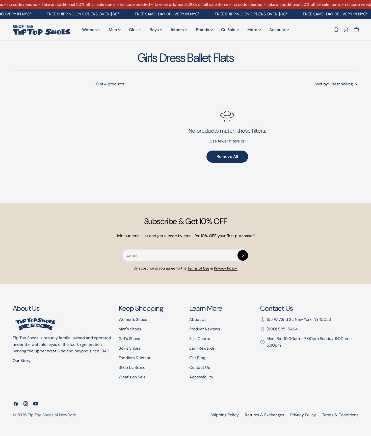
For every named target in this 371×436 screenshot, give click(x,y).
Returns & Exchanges (264, 415)
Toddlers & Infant (134, 357)
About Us (197, 319)
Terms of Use (198, 268)
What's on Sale (132, 377)
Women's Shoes (133, 319)
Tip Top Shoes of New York (52, 415)
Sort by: (321, 84)
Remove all (227, 156)
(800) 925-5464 (282, 329)
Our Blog (197, 357)
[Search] (336, 30)
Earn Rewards (202, 348)
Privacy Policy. (225, 268)
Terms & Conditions (340, 415)
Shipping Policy (224, 415)
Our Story (22, 360)
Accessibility (201, 377)
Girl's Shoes (129, 338)
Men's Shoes (130, 329)
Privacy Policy (303, 415)
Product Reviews (204, 329)
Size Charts (199, 338)
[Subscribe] (242, 255)
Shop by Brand (132, 367)
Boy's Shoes (129, 348)
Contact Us (199, 367)
